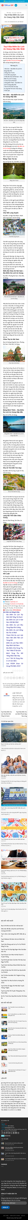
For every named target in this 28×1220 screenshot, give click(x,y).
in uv (5, 1099)
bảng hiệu (7, 1105)
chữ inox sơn (13, 1085)
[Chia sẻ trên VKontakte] (17, 678)
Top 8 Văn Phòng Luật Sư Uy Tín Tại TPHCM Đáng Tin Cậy (13, 871)
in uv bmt (11, 1110)
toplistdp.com (14, 601)
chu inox (6, 1085)
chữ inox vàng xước (10, 1087)
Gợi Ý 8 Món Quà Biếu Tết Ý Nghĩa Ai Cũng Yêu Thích (13, 976)
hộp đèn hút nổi (9, 1097)
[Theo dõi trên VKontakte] (18, 1133)
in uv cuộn (17, 1099)
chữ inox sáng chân (17, 1091)
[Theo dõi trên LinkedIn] (16, 1133)
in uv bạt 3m (4, 1101)
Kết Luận (7, 90)
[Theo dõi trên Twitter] (7, 1133)
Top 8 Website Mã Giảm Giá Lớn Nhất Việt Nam (13, 839)
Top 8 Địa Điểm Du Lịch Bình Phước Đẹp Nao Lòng (21, 714)
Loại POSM (10, 663)
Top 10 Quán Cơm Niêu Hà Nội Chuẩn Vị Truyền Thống (12, 955)
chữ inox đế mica (6, 1091)
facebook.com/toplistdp (16, 604)
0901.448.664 (11, 1125)
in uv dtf (23, 1099)
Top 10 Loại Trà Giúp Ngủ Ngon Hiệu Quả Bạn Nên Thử (13, 904)
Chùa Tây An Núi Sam (10, 80)
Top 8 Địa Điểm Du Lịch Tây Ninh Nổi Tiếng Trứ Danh (6, 714)
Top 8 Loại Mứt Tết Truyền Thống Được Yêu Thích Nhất (13, 992)
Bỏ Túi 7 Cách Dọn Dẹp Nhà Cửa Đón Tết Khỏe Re (14, 997)
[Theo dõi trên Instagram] (5, 1133)
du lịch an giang (15, 685)
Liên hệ (23, 1215)
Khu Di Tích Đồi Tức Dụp (11, 86)
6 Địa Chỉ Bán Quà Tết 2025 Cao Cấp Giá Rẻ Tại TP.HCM (13, 971)
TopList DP (22, 1)
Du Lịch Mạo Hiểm (16, 643)
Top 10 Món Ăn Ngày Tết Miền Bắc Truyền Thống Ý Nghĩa (12, 987)
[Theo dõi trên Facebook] (2, 1133)
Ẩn (16, 65)
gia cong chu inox (16, 1083)
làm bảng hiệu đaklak (10, 1187)
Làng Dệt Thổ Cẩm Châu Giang (13, 88)
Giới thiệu (6, 1215)
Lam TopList (20, 21)
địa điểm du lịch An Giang (13, 60)
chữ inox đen (20, 1089)
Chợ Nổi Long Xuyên (10, 74)
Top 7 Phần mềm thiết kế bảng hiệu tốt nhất (17, 1056)
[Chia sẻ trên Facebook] (5, 678)
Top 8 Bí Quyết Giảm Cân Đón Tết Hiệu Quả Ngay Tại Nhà (13, 961)
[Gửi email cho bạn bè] (11, 678)
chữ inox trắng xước (10, 1089)
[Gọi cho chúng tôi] (11, 1133)
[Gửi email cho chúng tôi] (9, 1133)
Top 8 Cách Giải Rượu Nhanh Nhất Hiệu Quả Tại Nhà (13, 966)
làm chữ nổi (17, 1103)
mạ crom (7, 1095)
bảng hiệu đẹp (14, 1105)
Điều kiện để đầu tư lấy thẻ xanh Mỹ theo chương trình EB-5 (13, 776)
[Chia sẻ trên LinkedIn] (20, 678)
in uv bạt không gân (14, 1101)
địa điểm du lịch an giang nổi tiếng (16, 687)
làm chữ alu (22, 1105)
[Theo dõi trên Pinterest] (14, 1133)
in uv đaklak (18, 1110)
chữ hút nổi (20, 1093)
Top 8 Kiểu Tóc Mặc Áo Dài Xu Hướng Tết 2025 (12, 981)
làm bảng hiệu (9, 1103)
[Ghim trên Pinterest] (14, 678)
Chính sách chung (15, 1215)
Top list (19, 12)
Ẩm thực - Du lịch (11, 12)
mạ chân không (15, 1095)
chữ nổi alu (4, 1107)
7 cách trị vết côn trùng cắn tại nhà (15, 1063)
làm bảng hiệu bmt (13, 1107)
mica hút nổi (12, 1093)
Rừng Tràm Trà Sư (9, 72)
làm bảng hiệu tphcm (19, 1181)
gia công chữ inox (6, 1083)
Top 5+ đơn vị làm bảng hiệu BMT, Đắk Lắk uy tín (13, 808)
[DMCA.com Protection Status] (6, 1135)
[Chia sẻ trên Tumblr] (23, 678)
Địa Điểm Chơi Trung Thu (14, 648)
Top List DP (19, 1218)
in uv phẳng (10, 1099)
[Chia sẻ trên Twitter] (8, 678)
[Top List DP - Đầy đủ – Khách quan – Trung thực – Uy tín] (7, 5)
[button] (16, 5)
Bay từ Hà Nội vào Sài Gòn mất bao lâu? (11, 744)
